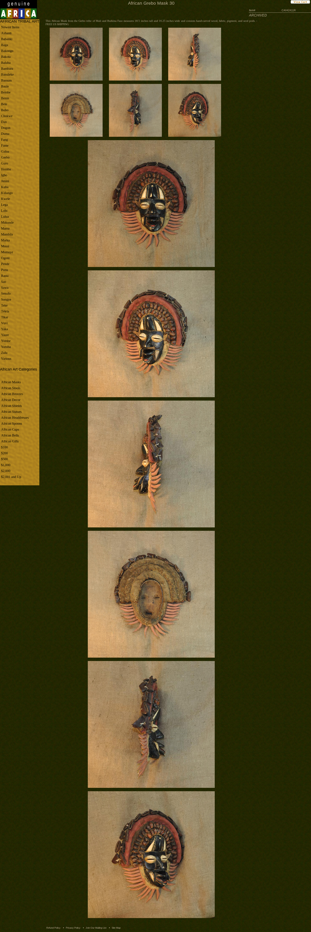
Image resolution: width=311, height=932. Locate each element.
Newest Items (10, 27)
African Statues (11, 411)
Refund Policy (53, 928)
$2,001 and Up (11, 477)
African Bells (10, 435)
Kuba (4, 187)
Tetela (5, 311)
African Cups (10, 429)
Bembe (6, 92)
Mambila (7, 234)
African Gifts (10, 441)
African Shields (11, 406)
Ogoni (5, 258)
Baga (4, 45)
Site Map (116, 928)
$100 (4, 447)
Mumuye (7, 252)
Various (6, 358)
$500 (4, 459)
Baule (5, 86)
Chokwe (6, 116)
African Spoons (11, 423)
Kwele (5, 199)
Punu (4, 270)
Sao (3, 281)
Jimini (5, 181)
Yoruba (6, 347)
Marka (5, 240)
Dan (4, 122)
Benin (5, 98)
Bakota (6, 57)
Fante (4, 145)
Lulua (5, 216)
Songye (6, 299)
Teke (4, 305)
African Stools (10, 388)
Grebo (5, 157)
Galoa (5, 151)
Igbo (4, 175)
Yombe (6, 341)
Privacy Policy (73, 928)
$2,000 (5, 471)
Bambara (7, 68)
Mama (5, 228)
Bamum (6, 80)
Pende (5, 264)
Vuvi (4, 323)
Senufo (6, 293)
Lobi (4, 210)
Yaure (5, 335)
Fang (4, 139)
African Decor (10, 400)
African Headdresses (15, 417)
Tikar (4, 317)
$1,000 (5, 465)
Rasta (4, 276)
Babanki (6, 39)
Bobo (4, 110)
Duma (5, 133)
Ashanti (6, 33)
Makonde (7, 222)
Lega (4, 205)
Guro (4, 163)
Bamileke (7, 74)
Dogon (5, 128)
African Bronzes (12, 394)
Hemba (6, 169)
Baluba (6, 62)
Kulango (7, 193)
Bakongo (7, 51)
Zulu (4, 352)
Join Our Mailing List (96, 928)
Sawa (4, 287)
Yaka (4, 329)
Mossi (5, 246)
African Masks (11, 382)
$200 (4, 453)
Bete (4, 104)
